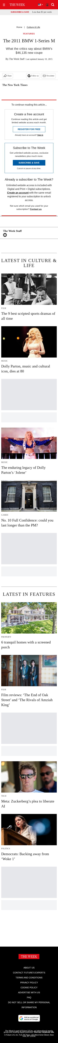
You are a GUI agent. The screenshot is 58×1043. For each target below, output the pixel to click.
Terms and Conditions (29, 977)
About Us (29, 967)
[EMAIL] (5, 235)
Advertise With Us (29, 992)
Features (29, 34)
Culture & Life (33, 27)
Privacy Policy (29, 982)
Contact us (36, 209)
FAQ (29, 997)
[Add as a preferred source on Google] (29, 1018)
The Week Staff (16, 59)
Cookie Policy (29, 987)
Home (19, 27)
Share (9, 76)
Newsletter (50, 76)
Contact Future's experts (29, 972)
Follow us (35, 76)
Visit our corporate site (44, 1032)
